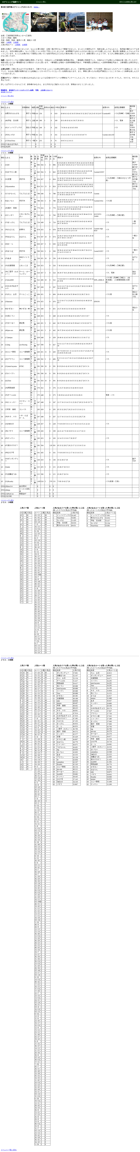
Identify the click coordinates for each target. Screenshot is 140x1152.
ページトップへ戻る (7, 101)
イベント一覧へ (41, 2)
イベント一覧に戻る (7, 96)
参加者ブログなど (6, 92)
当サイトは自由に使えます (127, 2)
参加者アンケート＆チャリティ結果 (21, 90)
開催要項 (4, 90)
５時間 (15, 42)
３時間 (8, 42)
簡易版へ (36, 7)
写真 (36, 90)
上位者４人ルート (46, 90)
